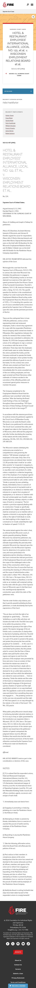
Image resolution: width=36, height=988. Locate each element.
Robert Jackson (10, 133)
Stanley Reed (9, 121)
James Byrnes (9, 131)
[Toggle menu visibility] (32, 4)
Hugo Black (9, 118)
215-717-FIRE (23, 930)
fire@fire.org (12, 930)
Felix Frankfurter (10, 123)
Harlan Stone (9, 115)
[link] (9, 4)
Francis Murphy (10, 128)
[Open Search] (28, 5)
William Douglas (11, 126)
